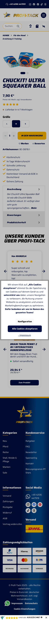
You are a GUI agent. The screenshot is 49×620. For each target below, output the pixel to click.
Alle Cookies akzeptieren (24, 328)
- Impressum (24, 335)
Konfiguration (25, 321)
